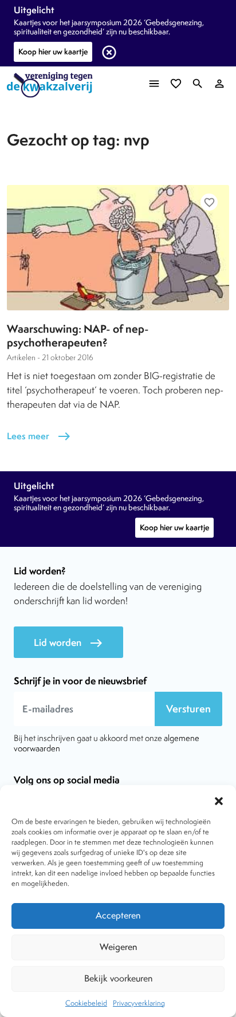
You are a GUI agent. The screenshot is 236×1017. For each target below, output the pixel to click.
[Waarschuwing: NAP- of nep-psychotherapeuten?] (118, 247)
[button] (219, 799)
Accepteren (118, 915)
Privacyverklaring (139, 1003)
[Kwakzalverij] (53, 85)
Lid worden (68, 643)
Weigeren (118, 947)
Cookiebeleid (86, 1003)
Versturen (188, 708)
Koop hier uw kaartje (53, 51)
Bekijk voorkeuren (118, 978)
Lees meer (39, 436)
